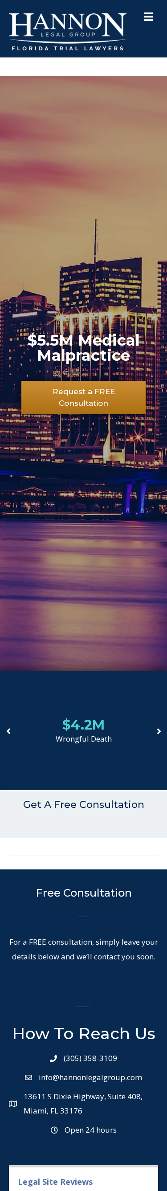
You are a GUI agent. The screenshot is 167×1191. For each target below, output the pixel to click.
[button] (83, 397)
